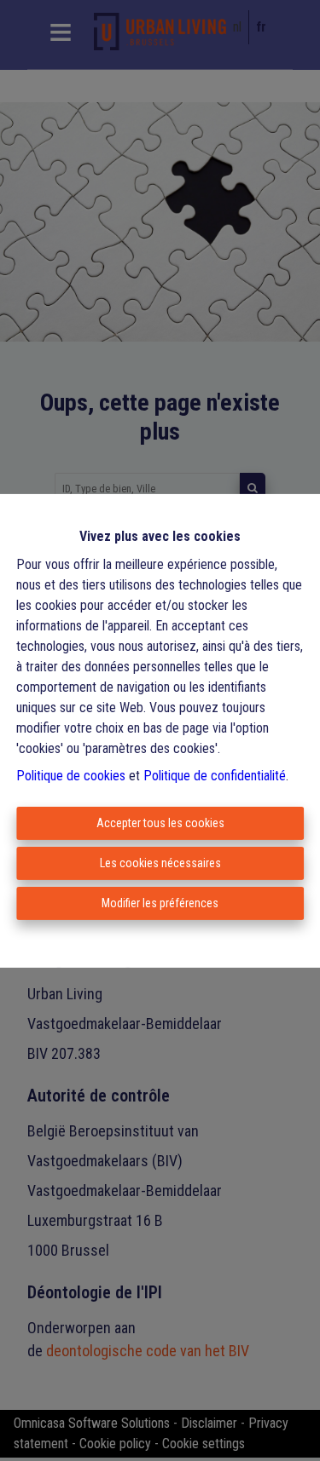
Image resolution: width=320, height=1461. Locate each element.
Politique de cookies (70, 776)
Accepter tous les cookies (160, 823)
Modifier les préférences (160, 903)
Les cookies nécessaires (160, 863)
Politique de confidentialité (214, 776)
